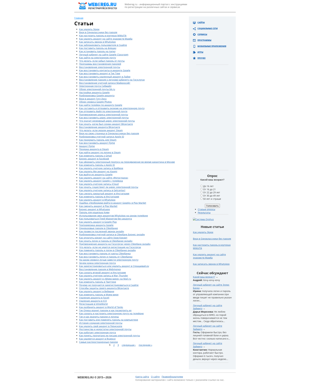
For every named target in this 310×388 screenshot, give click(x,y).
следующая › (129, 345)
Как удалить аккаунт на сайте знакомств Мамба (105, 38)
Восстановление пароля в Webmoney (100, 269)
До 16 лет (208, 186)
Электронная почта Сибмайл (95, 86)
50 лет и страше (212, 198)
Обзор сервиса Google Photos (95, 101)
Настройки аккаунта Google (94, 92)
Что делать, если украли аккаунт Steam (101, 130)
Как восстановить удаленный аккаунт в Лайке (104, 76)
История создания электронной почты (100, 322)
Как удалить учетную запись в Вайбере (101, 168)
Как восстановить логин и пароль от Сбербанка (105, 256)
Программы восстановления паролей (100, 63)
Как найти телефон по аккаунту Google (100, 105)
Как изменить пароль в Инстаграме (99, 196)
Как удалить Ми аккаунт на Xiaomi (98, 171)
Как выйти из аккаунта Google (96, 174)
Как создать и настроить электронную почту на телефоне (111, 313)
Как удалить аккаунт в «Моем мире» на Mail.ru (105, 278)
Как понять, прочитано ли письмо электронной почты (109, 335)
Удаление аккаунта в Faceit (94, 297)
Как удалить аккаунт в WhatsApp (97, 199)
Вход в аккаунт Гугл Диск (93, 98)
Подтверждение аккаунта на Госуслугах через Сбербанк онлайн (114, 244)
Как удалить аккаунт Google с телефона (101, 180)
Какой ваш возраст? (204, 276)
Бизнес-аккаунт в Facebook (94, 158)
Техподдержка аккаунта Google (96, 225)
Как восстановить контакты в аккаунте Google (104, 70)
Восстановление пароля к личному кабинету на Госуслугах (112, 79)
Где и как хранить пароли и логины (99, 316)
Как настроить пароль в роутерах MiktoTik (102, 35)
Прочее (201, 58)
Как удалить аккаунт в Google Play (98, 221)
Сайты (201, 22)
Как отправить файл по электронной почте (103, 111)
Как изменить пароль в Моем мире (99, 294)
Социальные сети (207, 28)
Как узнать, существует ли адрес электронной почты (108, 187)
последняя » (145, 345)
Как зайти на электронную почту (97, 57)
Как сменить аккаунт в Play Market (98, 206)
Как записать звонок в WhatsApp (97, 41)
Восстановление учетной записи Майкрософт (104, 82)
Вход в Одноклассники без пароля (98, 32)
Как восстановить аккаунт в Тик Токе (99, 73)
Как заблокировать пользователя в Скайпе (103, 45)
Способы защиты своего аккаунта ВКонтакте (104, 288)
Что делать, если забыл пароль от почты (102, 60)
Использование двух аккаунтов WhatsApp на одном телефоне (113, 215)
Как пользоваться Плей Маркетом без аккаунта (105, 218)
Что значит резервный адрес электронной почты (107, 120)
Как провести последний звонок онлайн (101, 231)
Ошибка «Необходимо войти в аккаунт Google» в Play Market (112, 202)
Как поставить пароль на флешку (97, 48)
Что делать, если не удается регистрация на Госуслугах (110, 247)
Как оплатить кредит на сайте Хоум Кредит (103, 237)
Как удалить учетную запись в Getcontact (102, 190)
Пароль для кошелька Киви (94, 212)
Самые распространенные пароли (98, 342)
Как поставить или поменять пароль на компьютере (108, 319)
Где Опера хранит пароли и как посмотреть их (105, 310)
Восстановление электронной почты (99, 67)
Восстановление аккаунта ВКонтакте (99, 127)
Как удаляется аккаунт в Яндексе (97, 338)
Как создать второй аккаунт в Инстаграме (102, 272)
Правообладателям (172, 376)
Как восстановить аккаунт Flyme (97, 142)
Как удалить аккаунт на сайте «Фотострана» (103, 177)
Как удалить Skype (89, 29)
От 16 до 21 (209, 189)
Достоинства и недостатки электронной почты (105, 329)
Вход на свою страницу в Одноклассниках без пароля (109, 133)
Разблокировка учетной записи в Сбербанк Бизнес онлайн (112, 234)
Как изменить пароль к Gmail (95, 155)
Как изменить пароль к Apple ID (97, 165)
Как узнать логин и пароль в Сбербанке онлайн (105, 240)
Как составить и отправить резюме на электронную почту (112, 108)
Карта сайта (142, 376)
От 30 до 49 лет (211, 195)
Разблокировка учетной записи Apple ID (101, 136)
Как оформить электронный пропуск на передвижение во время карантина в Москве (127, 161)
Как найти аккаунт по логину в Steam (100, 152)
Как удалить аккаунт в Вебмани (96, 291)
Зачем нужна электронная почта (97, 263)
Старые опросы (206, 209)
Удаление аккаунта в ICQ (93, 300)
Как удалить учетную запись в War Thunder (103, 275)
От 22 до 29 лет (211, 192)
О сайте (155, 376)
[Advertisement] (212, 121)
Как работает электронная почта (97, 332)
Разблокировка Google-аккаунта (96, 95)
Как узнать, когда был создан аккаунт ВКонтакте (106, 124)
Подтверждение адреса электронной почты (103, 114)
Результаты (204, 212)
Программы (204, 40)
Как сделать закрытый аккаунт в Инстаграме (104, 193)
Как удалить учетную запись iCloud (99, 184)
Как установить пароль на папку (97, 51)
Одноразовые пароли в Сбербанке (98, 228)
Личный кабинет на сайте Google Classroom (103, 54)
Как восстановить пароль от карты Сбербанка (105, 253)
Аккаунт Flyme (87, 146)
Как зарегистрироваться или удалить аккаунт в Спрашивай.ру (114, 266)
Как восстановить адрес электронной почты (104, 117)
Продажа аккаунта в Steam (94, 149)
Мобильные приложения (211, 46)
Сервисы (202, 34)
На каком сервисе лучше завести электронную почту (108, 259)
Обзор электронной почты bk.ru (97, 89)
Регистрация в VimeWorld (93, 303)
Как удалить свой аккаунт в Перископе (100, 326)
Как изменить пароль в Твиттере (97, 281)
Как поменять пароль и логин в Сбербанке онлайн (107, 250)
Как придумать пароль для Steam (97, 139)
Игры (200, 52)
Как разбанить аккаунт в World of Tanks (101, 307)
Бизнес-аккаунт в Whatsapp (94, 209)
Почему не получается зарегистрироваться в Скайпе (109, 285)
